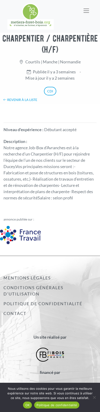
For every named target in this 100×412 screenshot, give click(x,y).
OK (27, 405)
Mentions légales (27, 277)
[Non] (94, 397)
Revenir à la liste (22, 100)
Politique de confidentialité (42, 303)
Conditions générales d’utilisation (33, 290)
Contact (15, 313)
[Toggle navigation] (86, 7)
